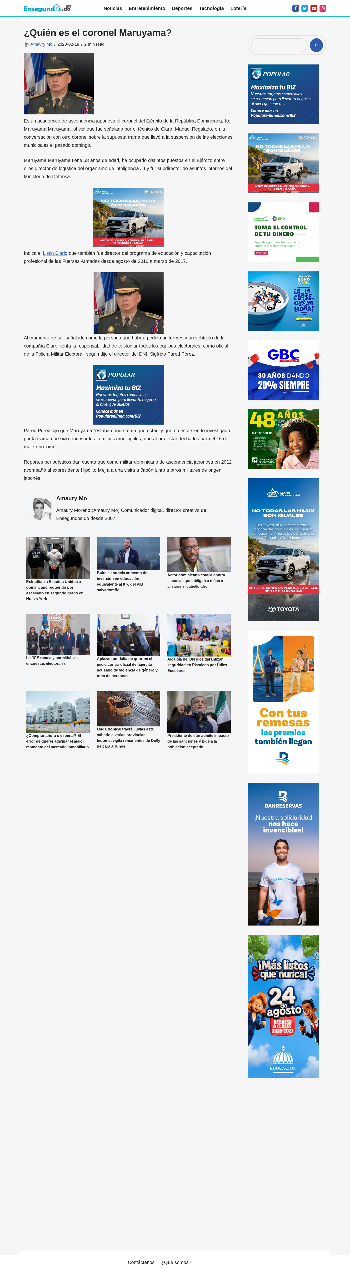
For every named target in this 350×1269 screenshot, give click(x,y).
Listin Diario (55, 253)
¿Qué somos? (176, 1262)
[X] (304, 8)
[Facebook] (295, 8)
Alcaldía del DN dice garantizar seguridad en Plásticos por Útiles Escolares (197, 665)
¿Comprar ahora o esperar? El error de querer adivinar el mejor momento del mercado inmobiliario (57, 741)
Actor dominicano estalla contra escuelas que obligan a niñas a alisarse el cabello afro (196, 580)
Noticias (113, 8)
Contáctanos (141, 1262)
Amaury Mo (41, 44)
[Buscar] (316, 45)
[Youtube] (313, 8)
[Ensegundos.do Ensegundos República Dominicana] (47, 8)
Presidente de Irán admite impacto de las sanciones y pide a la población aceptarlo (198, 741)
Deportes (182, 8)
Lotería (238, 8)
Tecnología (211, 8)
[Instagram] (323, 8)
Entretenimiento (147, 8)
